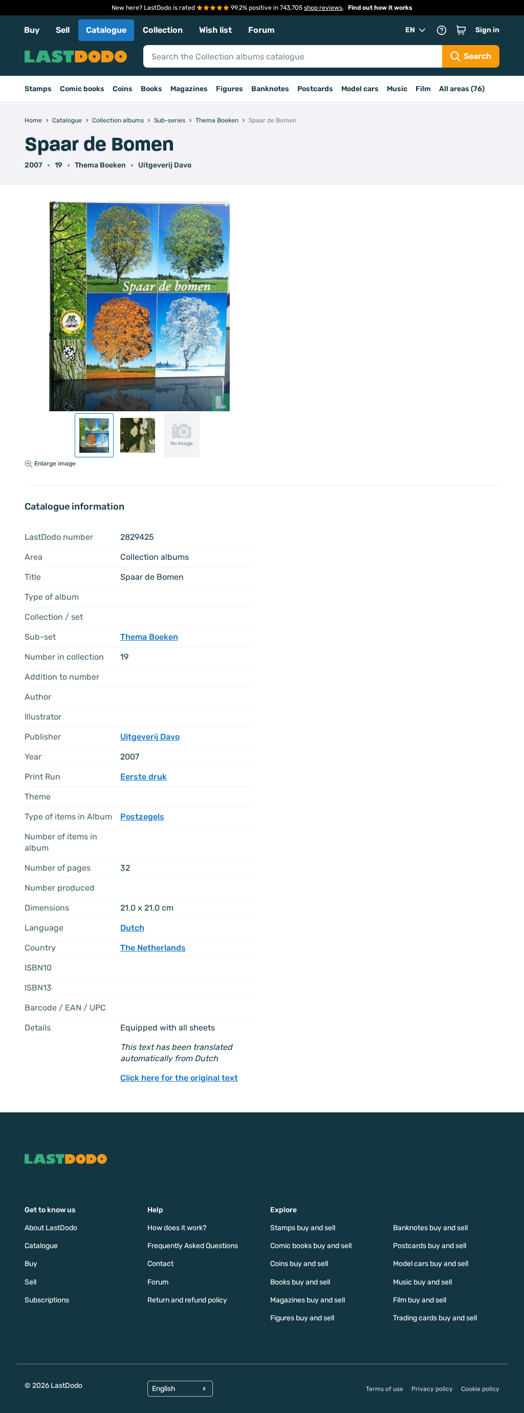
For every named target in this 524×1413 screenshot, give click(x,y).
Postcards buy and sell (429, 1245)
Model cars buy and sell (430, 1263)
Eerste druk (143, 777)
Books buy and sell (300, 1282)
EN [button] (410, 30)
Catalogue (106, 30)
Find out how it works (380, 7)
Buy (31, 30)
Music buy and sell (422, 1282)
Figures (229, 89)
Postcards (315, 89)
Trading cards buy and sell (435, 1318)
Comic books (82, 89)
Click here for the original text (179, 1078)
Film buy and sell (419, 1300)
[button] (461, 30)
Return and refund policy (187, 1300)
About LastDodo (51, 1228)
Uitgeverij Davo (164, 165)
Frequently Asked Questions (192, 1245)
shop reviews (323, 7)
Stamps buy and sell (302, 1228)
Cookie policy (480, 1389)
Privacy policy (432, 1389)
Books (151, 89)
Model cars (360, 89)
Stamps (38, 89)
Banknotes (270, 89)
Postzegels (142, 816)
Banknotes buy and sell (430, 1228)
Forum (261, 30)
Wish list (215, 30)
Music (397, 89)
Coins (123, 89)
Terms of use (384, 1389)
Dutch (132, 928)
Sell (63, 30)
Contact (160, 1263)
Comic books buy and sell (311, 1245)
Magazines (189, 89)
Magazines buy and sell (307, 1300)
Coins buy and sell (299, 1263)
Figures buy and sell (302, 1318)
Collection (163, 30)
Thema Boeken (100, 165)
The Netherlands (153, 948)
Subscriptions (47, 1300)
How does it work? (176, 1228)
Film (423, 89)
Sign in (487, 30)
